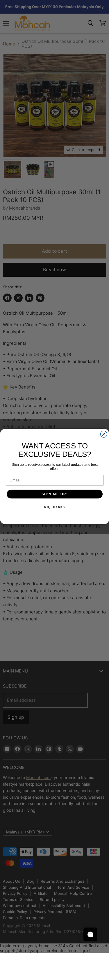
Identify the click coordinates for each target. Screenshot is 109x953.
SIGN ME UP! (54, 494)
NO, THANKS (54, 507)
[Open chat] (90, 934)
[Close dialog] (103, 434)
